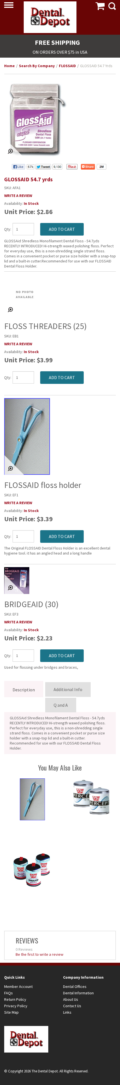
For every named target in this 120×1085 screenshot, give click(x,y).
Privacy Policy (15, 1005)
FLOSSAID (67, 65)
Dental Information (78, 992)
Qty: (6, 229)
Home (9, 65)
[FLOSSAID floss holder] (60, 436)
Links (67, 1012)
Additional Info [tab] (68, 689)
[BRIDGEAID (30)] (60, 580)
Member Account (18, 986)
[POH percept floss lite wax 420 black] (91, 796)
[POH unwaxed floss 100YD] (32, 870)
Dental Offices (75, 986)
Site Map (11, 1012)
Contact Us (72, 1005)
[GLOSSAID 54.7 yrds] (60, 119)
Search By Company (37, 65)
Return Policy (15, 999)
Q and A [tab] (61, 705)
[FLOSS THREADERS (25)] (60, 295)
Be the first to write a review (39, 954)
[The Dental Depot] (50, 17)
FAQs (8, 992)
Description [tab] (24, 689)
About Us (70, 999)
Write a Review (18, 195)
